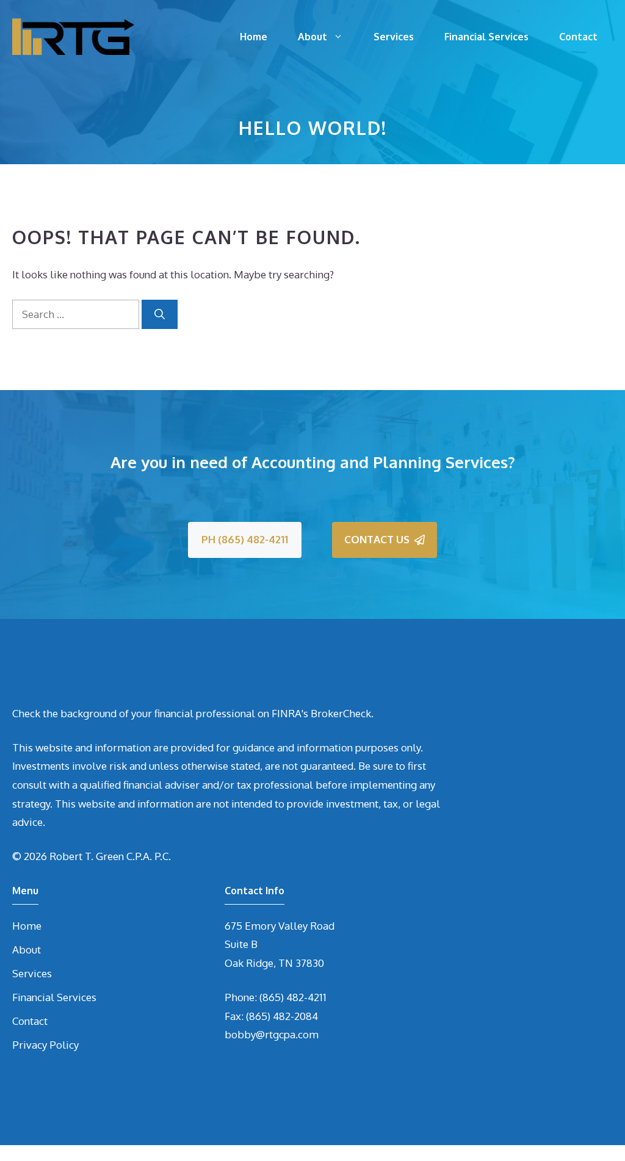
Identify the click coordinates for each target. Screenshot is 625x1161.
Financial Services (486, 37)
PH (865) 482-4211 (244, 539)
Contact (578, 37)
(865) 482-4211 (293, 997)
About (312, 37)
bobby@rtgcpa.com (272, 1034)
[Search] (160, 314)
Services (394, 37)
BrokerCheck (341, 713)
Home (253, 37)
